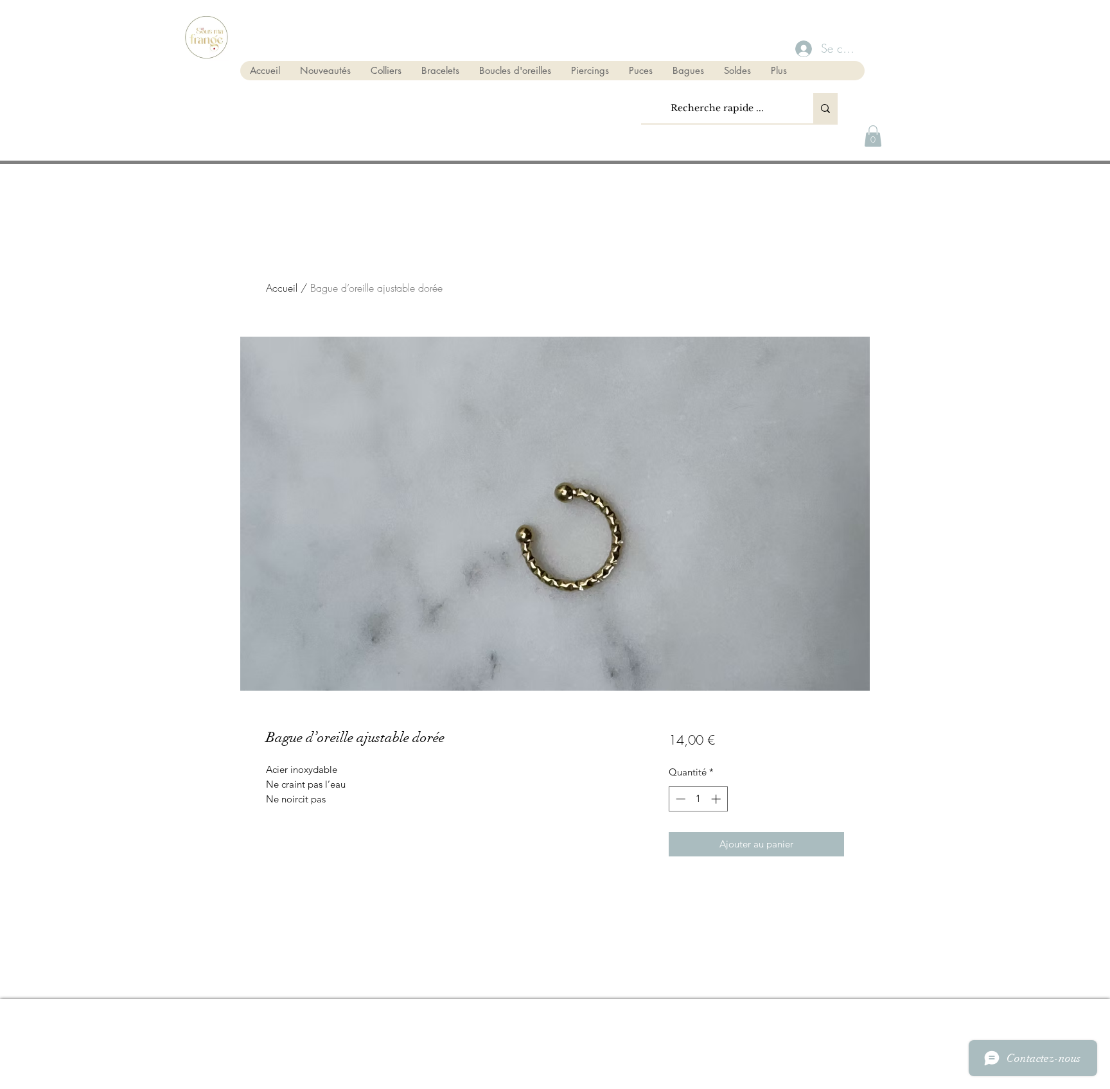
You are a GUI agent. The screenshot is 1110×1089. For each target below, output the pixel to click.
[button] (873, 135)
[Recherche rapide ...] (825, 108)
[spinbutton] (698, 799)
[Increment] (717, 799)
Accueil (281, 288)
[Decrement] (679, 799)
